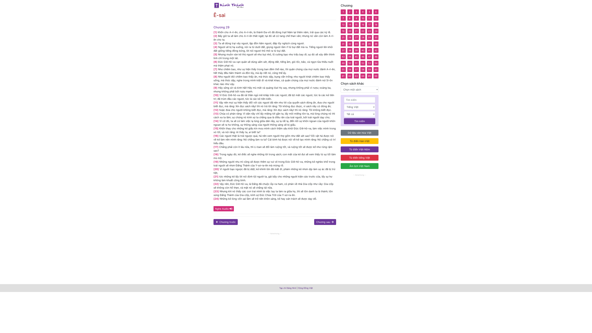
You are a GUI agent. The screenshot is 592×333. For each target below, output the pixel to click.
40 (363, 50)
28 (363, 37)
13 (343, 24)
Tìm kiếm (359, 121)
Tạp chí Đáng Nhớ (287, 288)
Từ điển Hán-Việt (360, 141)
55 (343, 69)
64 (363, 76)
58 (363, 69)
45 (356, 56)
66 (376, 76)
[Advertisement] (275, 257)
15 (356, 24)
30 (376, 37)
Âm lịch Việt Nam (359, 166)
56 (349, 69)
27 (356, 37)
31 (343, 44)
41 (369, 50)
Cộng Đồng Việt (305, 288)
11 (369, 18)
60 (376, 69)
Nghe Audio (222, 208)
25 (343, 37)
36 (376, 44)
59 (369, 69)
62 (349, 76)
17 (369, 24)
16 (363, 24)
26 (349, 37)
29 (369, 37)
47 (369, 56)
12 (376, 18)
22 (363, 31)
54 (376, 63)
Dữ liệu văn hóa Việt (359, 132)
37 (343, 50)
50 (349, 63)
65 (369, 76)
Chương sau (323, 222)
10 (363, 18)
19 (343, 31)
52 (363, 63)
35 (369, 44)
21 (356, 31)
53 (369, 63)
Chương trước (227, 222)
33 (356, 44)
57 (356, 69)
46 (363, 56)
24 (376, 31)
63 (356, 76)
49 (343, 63)
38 (349, 50)
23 (369, 31)
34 (363, 44)
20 (349, 31)
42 (376, 50)
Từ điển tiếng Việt (359, 157)
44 (349, 56)
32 (349, 44)
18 (376, 24)
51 (356, 63)
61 (343, 76)
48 (376, 56)
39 (356, 50)
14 (350, 24)
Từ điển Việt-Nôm (359, 149)
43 (343, 56)
